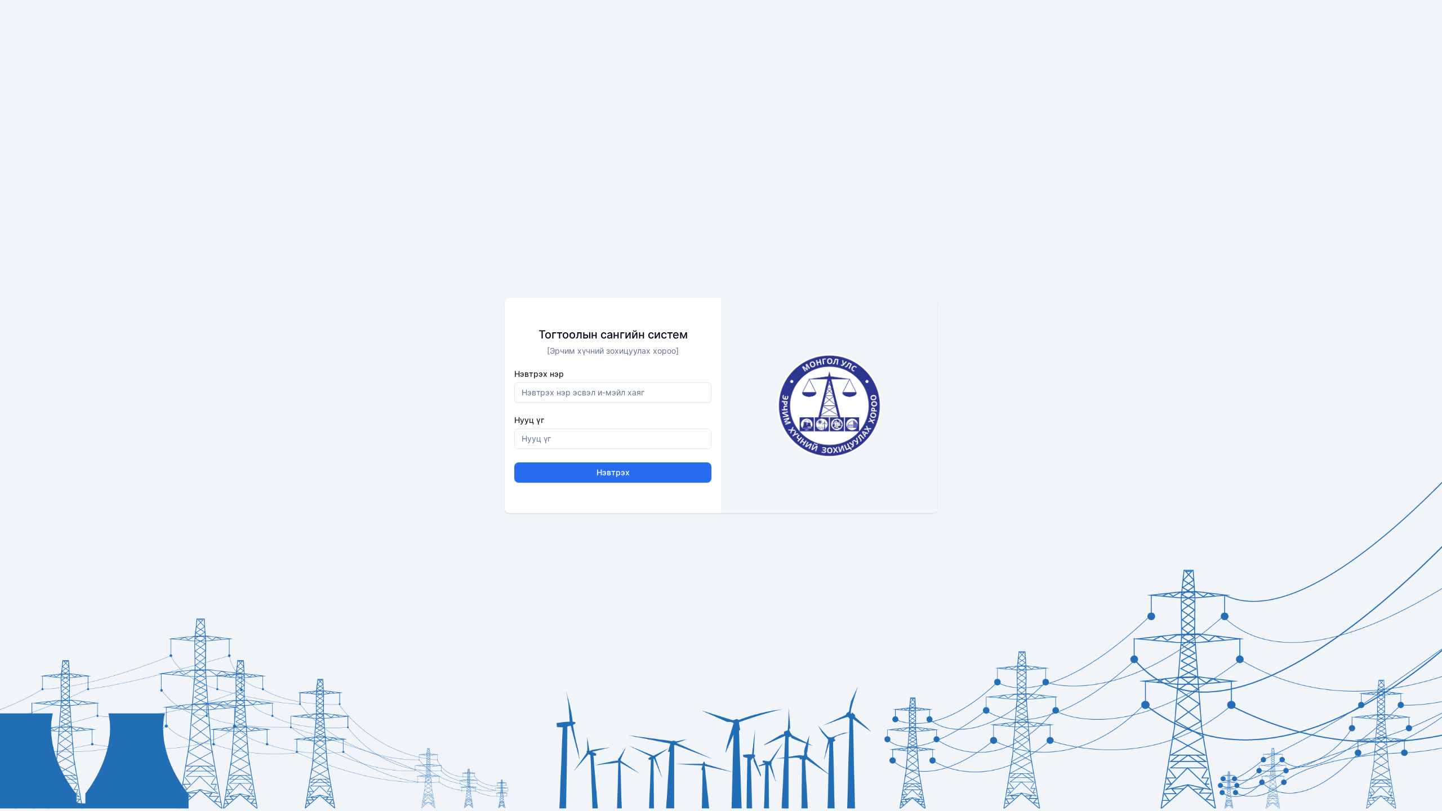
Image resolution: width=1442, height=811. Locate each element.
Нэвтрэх (613, 472)
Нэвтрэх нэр (539, 374)
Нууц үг (529, 420)
